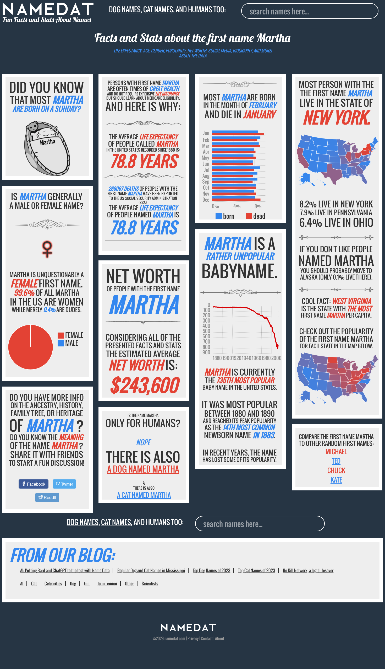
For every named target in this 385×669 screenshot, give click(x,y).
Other (129, 583)
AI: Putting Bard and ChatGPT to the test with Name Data (64, 570)
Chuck (336, 470)
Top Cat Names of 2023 (256, 570)
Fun (87, 583)
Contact (207, 638)
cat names (158, 9)
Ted (336, 460)
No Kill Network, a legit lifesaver (308, 570)
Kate (336, 479)
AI (21, 583)
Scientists (150, 583)
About (219, 638)
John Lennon (107, 583)
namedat (171, 638)
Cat (34, 583)
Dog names (125, 9)
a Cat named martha (144, 495)
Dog (73, 583)
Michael (336, 451)
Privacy (193, 638)
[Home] (188, 629)
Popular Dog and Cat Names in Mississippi (151, 570)
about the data (192, 55)
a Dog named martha (143, 469)
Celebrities (53, 583)
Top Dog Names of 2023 (211, 570)
